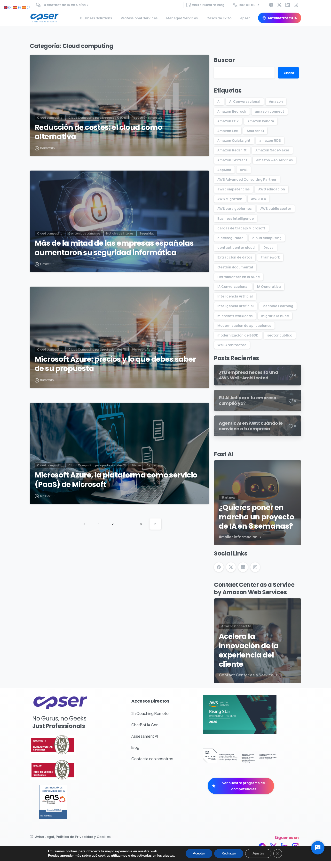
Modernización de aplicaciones (244, 325)
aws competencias (233, 189)
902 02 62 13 (249, 4)
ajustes (168, 855)
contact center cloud (236, 247)
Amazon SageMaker (272, 150)
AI (219, 101)
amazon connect (269, 111)
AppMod (224, 169)
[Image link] (65, 745)
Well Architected (231, 345)
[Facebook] (271, 5)
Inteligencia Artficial (235, 296)
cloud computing (267, 237)
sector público (279, 335)
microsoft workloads (234, 315)
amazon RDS (270, 140)
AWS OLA (258, 198)
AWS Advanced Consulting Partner (246, 179)
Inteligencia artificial (235, 306)
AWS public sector (275, 208)
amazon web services (274, 160)
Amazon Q (255, 130)
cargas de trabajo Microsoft (241, 228)
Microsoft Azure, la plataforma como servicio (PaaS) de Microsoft (116, 479)
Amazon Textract (232, 160)
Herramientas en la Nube (238, 276)
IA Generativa (269, 286)
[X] (279, 5)
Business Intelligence (235, 218)
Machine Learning (277, 306)
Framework (270, 257)
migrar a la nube (275, 315)
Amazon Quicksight (234, 140)
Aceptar (199, 853)
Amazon (276, 101)
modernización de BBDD (238, 335)
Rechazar (228, 853)
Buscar (224, 60)
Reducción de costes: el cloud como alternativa (98, 132)
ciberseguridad (230, 237)
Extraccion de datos (234, 257)
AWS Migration (229, 198)
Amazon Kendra (260, 121)
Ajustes (258, 853)
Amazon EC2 (228, 121)
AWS (243, 169)
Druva (268, 247)
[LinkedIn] (287, 5)
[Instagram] (296, 5)
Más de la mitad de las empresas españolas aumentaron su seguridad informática (114, 248)
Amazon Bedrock (231, 111)
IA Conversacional (232, 286)
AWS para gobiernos (234, 208)
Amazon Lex (227, 130)
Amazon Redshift (232, 150)
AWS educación (271, 189)
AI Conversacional (244, 101)
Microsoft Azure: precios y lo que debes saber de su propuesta (115, 364)
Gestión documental (235, 267)
